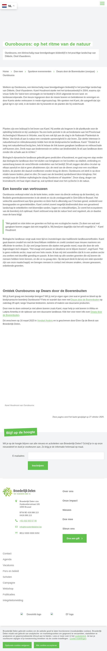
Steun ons (69, 528)
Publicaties (9, 594)
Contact (7, 553)
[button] (102, 3)
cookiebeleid (80, 636)
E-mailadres (18, 456)
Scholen (7, 577)
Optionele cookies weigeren (17, 645)
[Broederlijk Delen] (19, 491)
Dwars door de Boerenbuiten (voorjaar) (75, 71)
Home (6, 71)
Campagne (9, 582)
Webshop (8, 588)
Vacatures (8, 565)
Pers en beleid (11, 571)
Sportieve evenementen (39, 71)
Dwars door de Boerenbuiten (85, 299)
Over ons (68, 491)
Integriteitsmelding (13, 600)
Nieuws (67, 510)
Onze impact (70, 500)
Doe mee (18, 71)
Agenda (7, 559)
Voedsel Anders (45, 320)
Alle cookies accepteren (46, 645)
